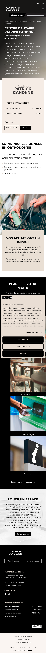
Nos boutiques (16, 21)
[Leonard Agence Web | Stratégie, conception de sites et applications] (29, 650)
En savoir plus (23, 534)
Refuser (23, 353)
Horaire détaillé (10, 617)
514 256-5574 (11, 128)
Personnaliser (22, 346)
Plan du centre (17, 15)
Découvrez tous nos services (23, 482)
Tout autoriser (23, 339)
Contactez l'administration (14, 582)
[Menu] (43, 9)
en (43, 3)
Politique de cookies (23, 639)
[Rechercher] (38, 3)
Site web (26, 128)
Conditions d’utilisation (23, 642)
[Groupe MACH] (37, 626)
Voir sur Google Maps (12, 585)
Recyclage (28, 434)
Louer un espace (33, 561)
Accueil (7, 21)
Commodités (28, 394)
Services (28, 474)
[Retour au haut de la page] (42, 650)
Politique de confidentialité (23, 636)
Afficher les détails (32, 333)
